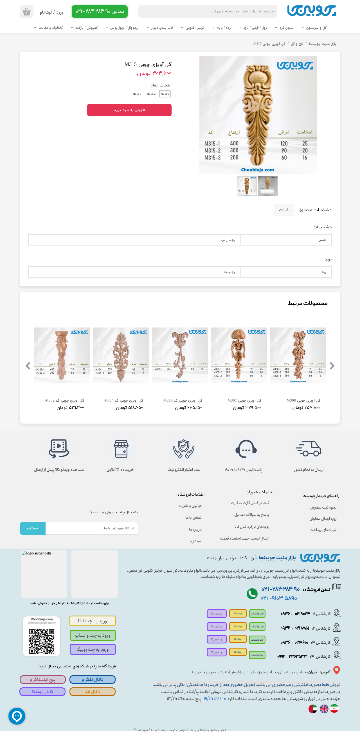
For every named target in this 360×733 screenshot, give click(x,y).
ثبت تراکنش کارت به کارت (250, 503)
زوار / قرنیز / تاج (255, 28)
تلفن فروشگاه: (295, 589)
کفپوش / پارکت (86, 28)
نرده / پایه (224, 28)
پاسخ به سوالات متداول (251, 515)
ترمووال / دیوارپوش (124, 28)
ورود (60, 12)
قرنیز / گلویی (195, 28)
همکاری (196, 541)
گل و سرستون (316, 28)
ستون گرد (287, 28)
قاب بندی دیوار (162, 28)
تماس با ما (194, 517)
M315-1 (136, 94)
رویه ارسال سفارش (323, 519)
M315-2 (151, 94)
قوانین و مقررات (190, 506)
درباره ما (195, 529)
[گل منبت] (258, 114)
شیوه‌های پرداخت (323, 530)
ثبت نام (46, 12)
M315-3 (165, 94)
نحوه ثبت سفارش (323, 507)
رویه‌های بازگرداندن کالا (252, 526)
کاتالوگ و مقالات (51, 28)
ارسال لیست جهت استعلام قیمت (248, 538)
